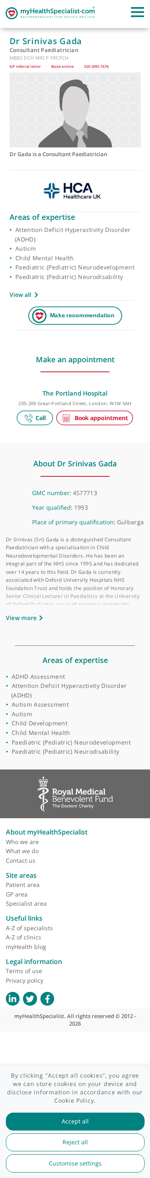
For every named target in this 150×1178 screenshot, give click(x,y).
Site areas (21, 875)
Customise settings (75, 1163)
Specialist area (26, 903)
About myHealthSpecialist (47, 832)
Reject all (75, 1142)
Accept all (75, 1121)
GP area (17, 894)
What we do (22, 851)
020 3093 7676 (96, 66)
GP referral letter (25, 66)
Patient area (23, 885)
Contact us (20, 860)
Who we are (22, 842)
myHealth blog (26, 947)
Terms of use (24, 971)
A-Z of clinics (23, 937)
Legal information (34, 961)
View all (20, 295)
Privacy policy (24, 980)
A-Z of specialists (29, 928)
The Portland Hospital (75, 393)
